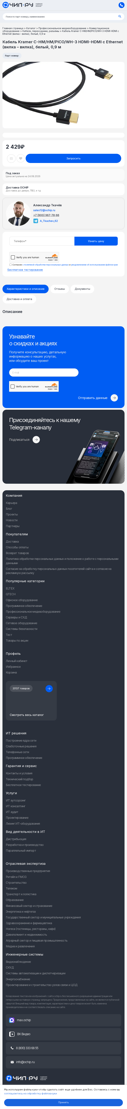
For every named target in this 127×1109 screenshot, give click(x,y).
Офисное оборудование (22, 600)
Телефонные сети (17, 752)
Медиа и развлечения (20, 946)
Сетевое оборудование (21, 623)
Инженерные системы (24, 954)
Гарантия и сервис (21, 766)
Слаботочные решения (21, 746)
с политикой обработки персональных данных (45, 264)
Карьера (11, 503)
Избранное (13, 666)
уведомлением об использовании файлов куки (94, 264)
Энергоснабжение (18, 979)
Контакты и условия (19, 773)
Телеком (11, 888)
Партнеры (13, 526)
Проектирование (17, 817)
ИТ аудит (12, 812)
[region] (63, 1097)
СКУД (10, 967)
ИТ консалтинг (15, 806)
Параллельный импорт (21, 850)
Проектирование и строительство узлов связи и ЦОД (42, 985)
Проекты (12, 514)
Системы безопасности (21, 629)
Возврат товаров (17, 553)
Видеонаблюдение (18, 961)
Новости (11, 520)
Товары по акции (17, 640)
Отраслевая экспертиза (25, 864)
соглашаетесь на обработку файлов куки (30, 1093)
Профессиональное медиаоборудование (62, 28)
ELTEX (10, 588)
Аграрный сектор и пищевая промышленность (36, 940)
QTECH (11, 594)
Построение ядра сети (21, 740)
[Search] (120, 17)
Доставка (12, 541)
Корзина (11, 672)
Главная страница (12, 28)
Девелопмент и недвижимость (26, 934)
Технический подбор (19, 779)
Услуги (11, 793)
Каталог (31, 28)
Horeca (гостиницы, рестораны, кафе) (31, 929)
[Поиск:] (63, 17)
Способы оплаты (17, 547)
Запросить (73, 158)
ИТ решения (16, 733)
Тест (9, 634)
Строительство (16, 882)
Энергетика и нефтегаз (21, 911)
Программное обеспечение (24, 606)
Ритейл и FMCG (16, 877)
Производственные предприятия (28, 871)
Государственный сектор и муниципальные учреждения (43, 917)
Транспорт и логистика (21, 894)
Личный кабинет (16, 661)
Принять (63, 1102)
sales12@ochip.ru (44, 210)
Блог (9, 508)
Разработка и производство (24, 845)
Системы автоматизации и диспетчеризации (35, 973)
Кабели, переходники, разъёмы (40, 31)
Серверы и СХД (16, 617)
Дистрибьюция (16, 839)
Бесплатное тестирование (25, 269)
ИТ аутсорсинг (16, 800)
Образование (14, 900)
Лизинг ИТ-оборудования (23, 823)
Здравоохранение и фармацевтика (29, 923)
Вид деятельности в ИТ (25, 832)
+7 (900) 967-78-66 (46, 215)
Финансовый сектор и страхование (29, 906)
